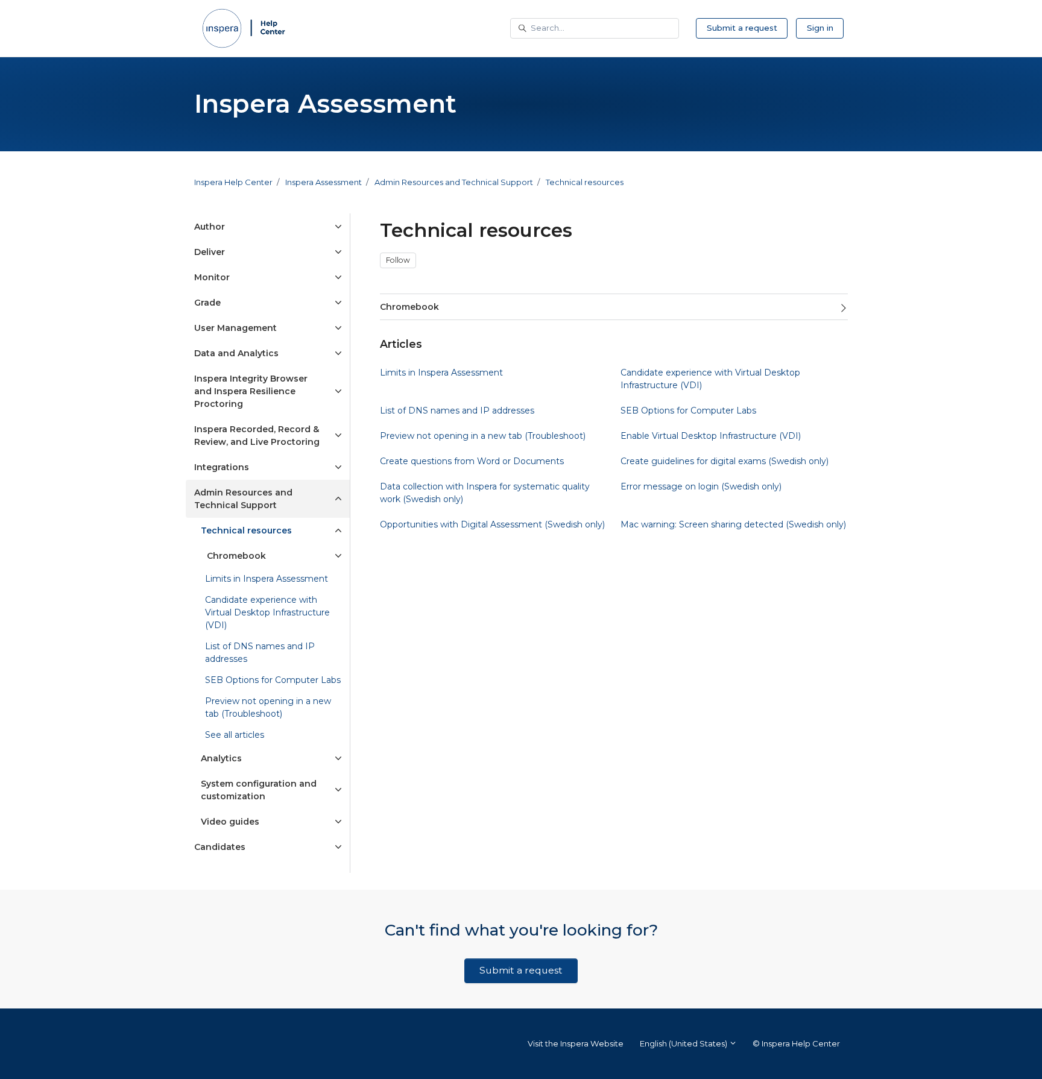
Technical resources (585, 182)
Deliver (209, 252)
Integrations (221, 467)
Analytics (221, 758)
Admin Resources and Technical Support (453, 182)
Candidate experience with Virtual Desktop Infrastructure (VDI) (267, 612)
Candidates (219, 846)
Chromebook (409, 306)
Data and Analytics (236, 353)
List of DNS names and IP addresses (260, 652)
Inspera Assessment (323, 182)
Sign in (820, 28)
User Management (235, 327)
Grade (207, 302)
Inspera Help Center (233, 182)
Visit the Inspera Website (576, 1043)
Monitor (212, 277)
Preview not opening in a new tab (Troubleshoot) (268, 707)
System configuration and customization (259, 790)
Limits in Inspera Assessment (266, 578)
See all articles (234, 734)
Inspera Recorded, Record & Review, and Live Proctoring (257, 435)
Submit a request (742, 28)
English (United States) (684, 1043)
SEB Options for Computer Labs (273, 680)
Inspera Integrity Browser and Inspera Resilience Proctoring (251, 391)
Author (209, 226)
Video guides (230, 821)
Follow (398, 260)
